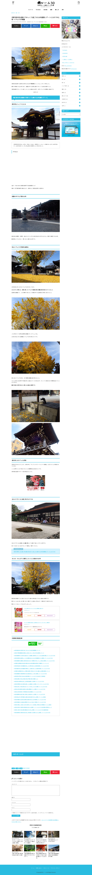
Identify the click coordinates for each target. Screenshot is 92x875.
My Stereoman (74, 68)
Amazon (28, 615)
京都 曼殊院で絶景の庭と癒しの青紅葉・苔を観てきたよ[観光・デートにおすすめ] (32, 712)
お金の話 (45, 9)
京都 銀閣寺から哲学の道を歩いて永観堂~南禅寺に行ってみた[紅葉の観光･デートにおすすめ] (35, 655)
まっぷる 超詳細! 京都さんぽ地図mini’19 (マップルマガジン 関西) (36, 622)
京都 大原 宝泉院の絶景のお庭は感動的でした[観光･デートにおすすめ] (30, 689)
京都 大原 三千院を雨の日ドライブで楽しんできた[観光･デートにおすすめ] (31, 686)
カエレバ (28, 610)
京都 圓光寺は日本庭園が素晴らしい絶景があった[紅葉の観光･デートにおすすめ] (32, 668)
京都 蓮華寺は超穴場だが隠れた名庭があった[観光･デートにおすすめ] (30, 694)
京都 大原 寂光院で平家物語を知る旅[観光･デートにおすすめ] (28, 691)
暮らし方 (57, 9)
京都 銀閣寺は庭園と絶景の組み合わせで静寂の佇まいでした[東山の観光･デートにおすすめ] (35, 660)
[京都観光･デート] (36, 650)
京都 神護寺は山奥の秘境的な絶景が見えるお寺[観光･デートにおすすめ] (30, 699)
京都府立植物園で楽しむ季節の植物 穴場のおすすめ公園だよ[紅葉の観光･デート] (32, 671)
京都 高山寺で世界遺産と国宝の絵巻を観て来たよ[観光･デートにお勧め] (30, 697)
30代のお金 (65, 56)
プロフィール (46, 868)
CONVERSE (65, 53)
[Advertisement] (36, 37)
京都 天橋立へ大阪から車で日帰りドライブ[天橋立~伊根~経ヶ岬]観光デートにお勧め (33, 704)
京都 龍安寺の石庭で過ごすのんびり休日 (23, 650)
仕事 (63, 105)
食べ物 (64, 102)
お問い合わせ (38, 868)
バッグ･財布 (65, 85)
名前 (13, 797)
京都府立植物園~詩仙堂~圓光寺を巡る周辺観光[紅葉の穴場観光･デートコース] (32, 663)
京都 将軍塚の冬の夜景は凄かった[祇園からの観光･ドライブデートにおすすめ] (32, 684)
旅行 (63, 9)
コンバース (30, 9)
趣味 (21, 768)
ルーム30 (45, 872)
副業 (51, 9)
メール (14, 802)
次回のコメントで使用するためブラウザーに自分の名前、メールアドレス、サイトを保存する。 (33, 812)
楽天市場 (39, 615)
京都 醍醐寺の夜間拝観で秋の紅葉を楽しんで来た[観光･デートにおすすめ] (31, 673)
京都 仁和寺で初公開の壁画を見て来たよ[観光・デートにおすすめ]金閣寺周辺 (31, 709)
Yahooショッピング (50, 615)
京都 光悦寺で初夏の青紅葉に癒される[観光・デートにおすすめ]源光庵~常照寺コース (33, 707)
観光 (25, 768)
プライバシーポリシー (55, 868)
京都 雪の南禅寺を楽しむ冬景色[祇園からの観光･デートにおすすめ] (29, 681)
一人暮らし (65, 59)
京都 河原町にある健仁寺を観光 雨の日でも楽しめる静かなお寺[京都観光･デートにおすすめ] (34, 551)
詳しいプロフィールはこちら (68, 62)
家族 (64, 76)
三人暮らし (70, 59)
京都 (17, 768)
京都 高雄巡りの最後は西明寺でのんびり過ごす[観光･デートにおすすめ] (30, 702)
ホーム (32, 868)
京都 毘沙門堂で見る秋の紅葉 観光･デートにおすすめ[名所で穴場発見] (30, 676)
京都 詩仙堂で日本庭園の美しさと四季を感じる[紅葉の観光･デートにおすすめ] (32, 665)
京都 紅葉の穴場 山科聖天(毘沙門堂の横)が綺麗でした (26, 678)
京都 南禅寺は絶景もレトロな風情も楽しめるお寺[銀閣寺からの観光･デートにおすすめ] (34, 658)
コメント (14, 784)
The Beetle (38, 9)
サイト (13, 807)
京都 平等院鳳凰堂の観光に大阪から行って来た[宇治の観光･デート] (29, 652)
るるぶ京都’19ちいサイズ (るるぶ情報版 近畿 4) (33, 608)
